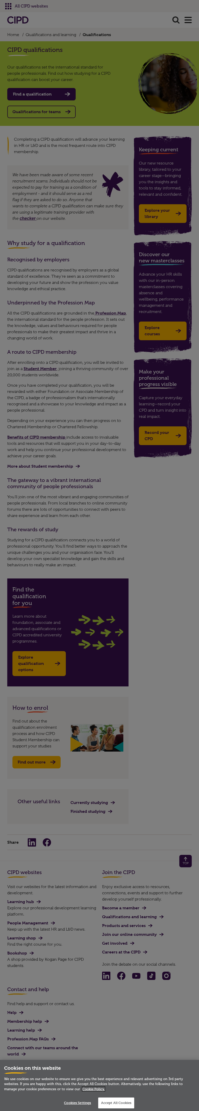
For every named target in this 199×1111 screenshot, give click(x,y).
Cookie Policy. (93, 1089)
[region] (99, 1085)
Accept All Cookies (116, 1103)
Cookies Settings (77, 1103)
